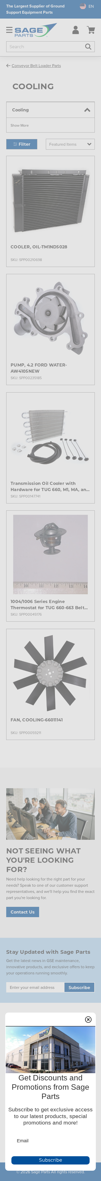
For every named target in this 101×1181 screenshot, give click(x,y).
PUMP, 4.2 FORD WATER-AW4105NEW (39, 368)
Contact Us (23, 912)
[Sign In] (74, 30)
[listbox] (70, 144)
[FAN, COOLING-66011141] (50, 673)
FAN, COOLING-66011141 (37, 719)
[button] (20, 125)
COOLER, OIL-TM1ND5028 (39, 246)
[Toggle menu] (7, 30)
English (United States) (84, 6)
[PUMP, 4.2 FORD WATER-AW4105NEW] (50, 318)
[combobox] (85, 6)
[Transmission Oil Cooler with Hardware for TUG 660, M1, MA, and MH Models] (50, 436)
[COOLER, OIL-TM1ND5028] (50, 200)
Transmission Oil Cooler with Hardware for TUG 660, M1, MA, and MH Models (50, 486)
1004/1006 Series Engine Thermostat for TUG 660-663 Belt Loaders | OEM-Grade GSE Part (47, 605)
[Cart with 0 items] (91, 30)
